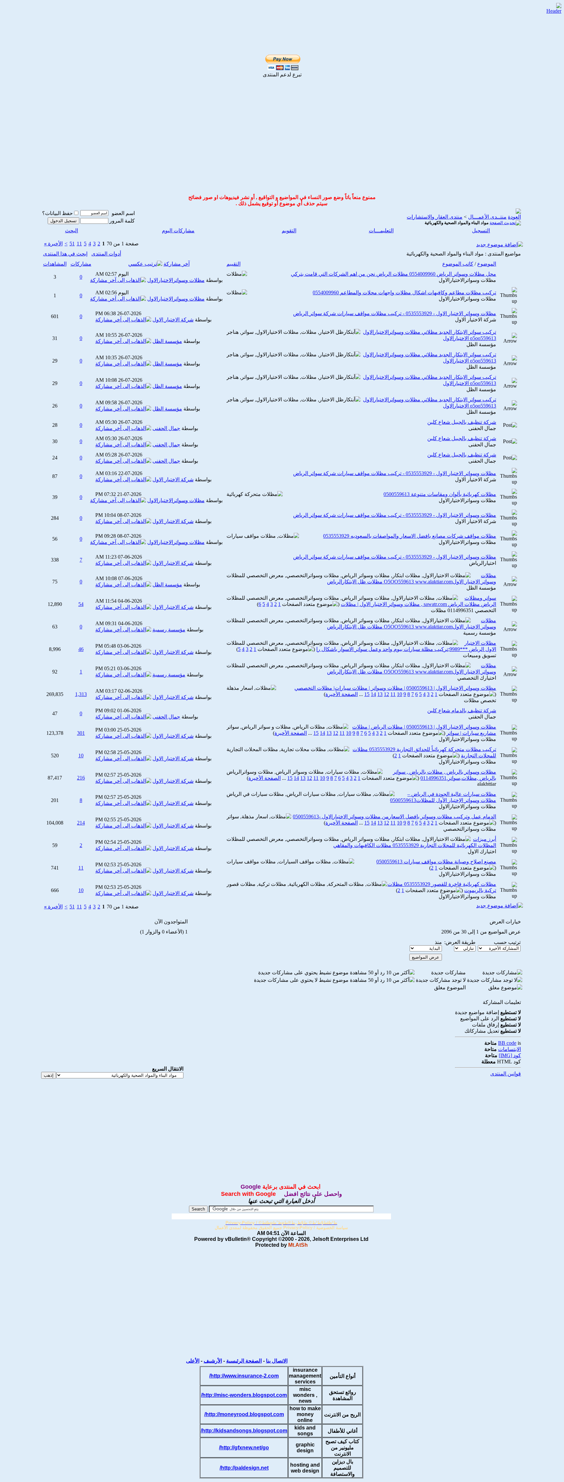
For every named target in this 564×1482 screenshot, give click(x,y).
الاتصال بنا (277, 1361)
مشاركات (80, 264)
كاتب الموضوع (457, 264)
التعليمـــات (381, 230)
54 (81, 604)
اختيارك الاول (482, 851)
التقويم (289, 230)
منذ (438, 942)
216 (81, 777)
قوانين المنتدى (505, 1073)
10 (399, 694)
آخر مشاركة (177, 264)
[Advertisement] (274, 13)
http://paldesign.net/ (244, 1468)
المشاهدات (55, 264)
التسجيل (481, 230)
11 (79, 243)
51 (72, 243)
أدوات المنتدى (106, 253)
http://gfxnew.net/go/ (244, 1447)
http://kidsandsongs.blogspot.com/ (244, 1430)
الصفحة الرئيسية (244, 1361)
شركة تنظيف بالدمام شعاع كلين (461, 710)
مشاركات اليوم (178, 230)
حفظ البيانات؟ (57, 213)
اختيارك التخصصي (476, 678)
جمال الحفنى (482, 428)
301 (81, 733)
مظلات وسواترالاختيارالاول (467, 280)
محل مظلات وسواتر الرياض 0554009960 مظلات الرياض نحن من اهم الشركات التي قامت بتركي (393, 274)
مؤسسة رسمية (479, 633)
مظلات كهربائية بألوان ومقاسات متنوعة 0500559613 (440, 494)
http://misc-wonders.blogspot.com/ (244, 1395)
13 (380, 694)
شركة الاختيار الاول (475, 319)
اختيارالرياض (482, 563)
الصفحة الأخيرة (341, 694)
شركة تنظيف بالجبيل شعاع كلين (461, 422)
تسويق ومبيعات (479, 655)
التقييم (234, 264)
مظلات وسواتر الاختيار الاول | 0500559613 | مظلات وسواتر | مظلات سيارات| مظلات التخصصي (395, 688)
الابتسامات (509, 1049)
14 (373, 694)
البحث (71, 230)
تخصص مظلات (480, 700)
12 (386, 694)
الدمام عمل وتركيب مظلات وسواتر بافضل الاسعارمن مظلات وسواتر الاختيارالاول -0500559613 (394, 816)
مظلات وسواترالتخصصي (469, 829)
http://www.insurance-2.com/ (244, 1376)
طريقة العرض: (460, 942)
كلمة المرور (122, 221)
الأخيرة (53, 243)
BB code (507, 1043)
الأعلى (192, 1361)
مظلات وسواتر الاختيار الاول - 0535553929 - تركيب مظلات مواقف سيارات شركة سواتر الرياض (394, 313)
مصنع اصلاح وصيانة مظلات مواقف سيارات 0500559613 (436, 861)
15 (366, 694)
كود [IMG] (510, 1055)
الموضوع (486, 264)
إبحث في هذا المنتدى (65, 253)
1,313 (81, 694)
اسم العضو (123, 213)
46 (81, 649)
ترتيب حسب (507, 942)
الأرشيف (213, 1361)
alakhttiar (486, 784)
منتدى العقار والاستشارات (434, 217)
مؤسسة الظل (481, 344)
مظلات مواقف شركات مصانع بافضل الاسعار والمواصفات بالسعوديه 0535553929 (409, 536)
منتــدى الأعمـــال (487, 217)
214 (81, 823)
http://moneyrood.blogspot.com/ (244, 1414)
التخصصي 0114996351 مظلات (463, 610)
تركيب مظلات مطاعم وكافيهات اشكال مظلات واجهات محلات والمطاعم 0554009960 (404, 292)
